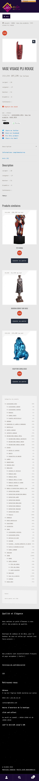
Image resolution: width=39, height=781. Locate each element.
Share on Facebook (12, 133)
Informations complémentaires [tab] (13, 152)
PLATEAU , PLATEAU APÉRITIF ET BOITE (20, 543)
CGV (3, 673)
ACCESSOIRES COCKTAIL (15, 532)
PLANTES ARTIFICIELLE (15, 418)
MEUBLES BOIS (12, 473)
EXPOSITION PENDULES (15, 506)
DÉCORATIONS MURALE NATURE (16, 444)
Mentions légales (8, 769)
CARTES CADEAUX (11, 430)
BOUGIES (11, 412)
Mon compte (6, 777)
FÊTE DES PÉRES (15, 567)
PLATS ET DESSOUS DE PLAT (16, 546)
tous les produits (22, 23)
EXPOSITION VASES (14, 511)
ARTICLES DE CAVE (14, 538)
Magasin (11, 514)
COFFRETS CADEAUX (12, 433)
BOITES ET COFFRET (14, 450)
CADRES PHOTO (12, 415)
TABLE (8, 529)
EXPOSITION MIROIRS (14, 500)
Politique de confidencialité (13, 665)
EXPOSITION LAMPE (14, 497)
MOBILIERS (9, 468)
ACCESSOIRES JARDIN (14, 406)
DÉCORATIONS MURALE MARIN (16, 441)
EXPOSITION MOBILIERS (15, 503)
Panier (30, 776)
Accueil (7, 23)
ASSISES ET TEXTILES (15, 470)
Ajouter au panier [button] (19, 260)
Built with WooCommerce (26, 769)
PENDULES (9, 517)
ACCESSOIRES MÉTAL (14, 535)
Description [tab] (6, 146)
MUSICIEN (11, 573)
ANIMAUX (9, 421)
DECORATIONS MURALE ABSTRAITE (17, 438)
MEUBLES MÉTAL (13, 476)
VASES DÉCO (13, 117)
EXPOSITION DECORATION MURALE (17, 494)
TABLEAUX (9, 552)
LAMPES (9, 459)
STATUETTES (10, 526)
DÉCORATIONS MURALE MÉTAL (14, 436)
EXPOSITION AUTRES (14, 491)
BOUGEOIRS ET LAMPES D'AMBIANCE (16, 424)
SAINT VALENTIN (15, 570)
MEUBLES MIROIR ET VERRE (16, 482)
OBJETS (10, 453)
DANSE (10, 558)
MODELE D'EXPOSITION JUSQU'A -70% (17, 488)
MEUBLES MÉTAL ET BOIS (15, 479)
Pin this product (12, 135)
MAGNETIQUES (10, 462)
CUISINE (11, 541)
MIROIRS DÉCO (10, 465)
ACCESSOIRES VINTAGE (15, 409)
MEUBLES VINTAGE (13, 485)
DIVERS (9, 447)
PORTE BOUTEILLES (12, 520)
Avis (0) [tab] (5, 158)
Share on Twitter (12, 130)
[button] (33, 41)
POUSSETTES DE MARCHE (15, 456)
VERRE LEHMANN (13, 549)
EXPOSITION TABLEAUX (15, 508)
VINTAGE (11, 579)
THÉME (13, 23)
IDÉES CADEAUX (13, 561)
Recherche (19, 777)
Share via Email (12, 138)
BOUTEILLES (10, 427)
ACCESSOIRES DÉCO (17, 115)
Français (25, 1)
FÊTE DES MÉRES (15, 564)
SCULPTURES (10, 523)
